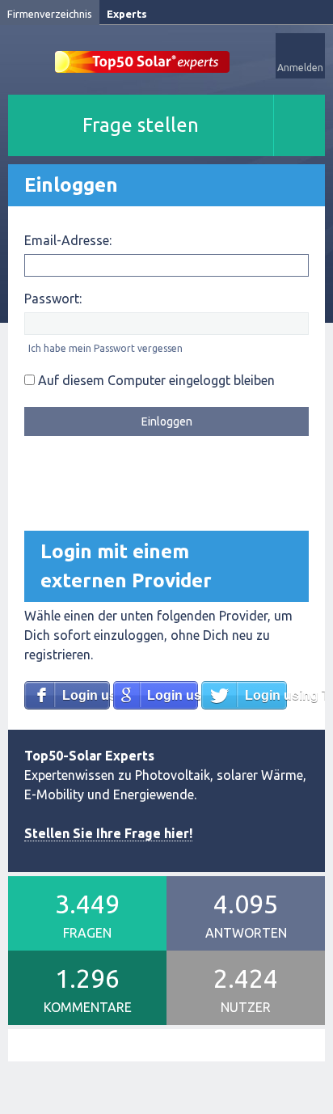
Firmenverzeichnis (49, 13)
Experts (127, 13)
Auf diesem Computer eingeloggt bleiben (155, 380)
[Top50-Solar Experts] (142, 53)
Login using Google (172, 695)
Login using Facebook (86, 695)
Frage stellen (140, 125)
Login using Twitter (266, 695)
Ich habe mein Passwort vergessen (105, 348)
